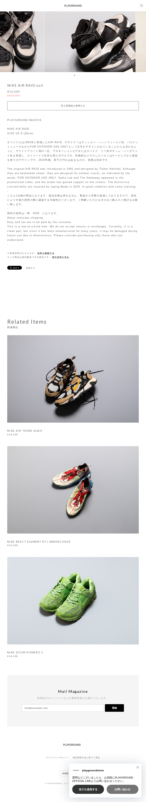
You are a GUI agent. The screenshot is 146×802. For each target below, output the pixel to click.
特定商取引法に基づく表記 (86, 757)
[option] (73, 41)
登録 (114, 707)
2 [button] (69, 75)
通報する (30, 268)
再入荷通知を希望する (73, 105)
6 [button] (79, 75)
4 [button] (74, 75)
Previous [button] (6, 42)
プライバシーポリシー (57, 757)
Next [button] (140, 42)
